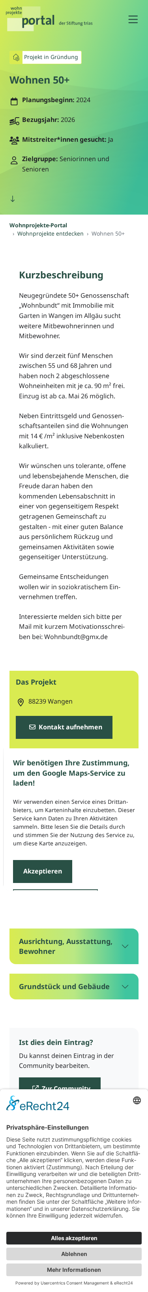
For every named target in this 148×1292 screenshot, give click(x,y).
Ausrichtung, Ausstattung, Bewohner (65, 946)
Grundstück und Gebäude (64, 986)
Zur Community (65, 1088)
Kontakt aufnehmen (69, 727)
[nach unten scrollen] (12, 199)
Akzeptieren (42, 870)
